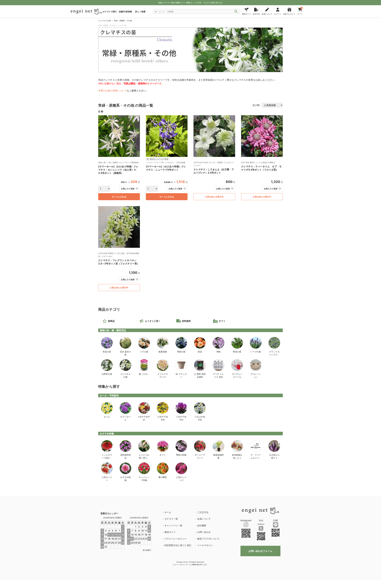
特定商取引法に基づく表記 (177, 545)
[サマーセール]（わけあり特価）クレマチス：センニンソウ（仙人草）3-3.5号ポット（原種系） (118, 169)
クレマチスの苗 (104, 20)
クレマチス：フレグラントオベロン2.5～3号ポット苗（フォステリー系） (118, 262)
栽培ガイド (170, 532)
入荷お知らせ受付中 (214, 196)
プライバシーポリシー (175, 538)
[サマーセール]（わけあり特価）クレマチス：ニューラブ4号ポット (166, 168)
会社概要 (201, 525)
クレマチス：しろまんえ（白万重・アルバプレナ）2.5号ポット (213, 171)
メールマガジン (205, 545)
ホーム (167, 512)
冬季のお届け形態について (112, 90)
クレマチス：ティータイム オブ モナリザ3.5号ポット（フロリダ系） (261, 168)
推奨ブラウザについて (208, 538)
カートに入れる (119, 196)
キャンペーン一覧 (173, 525)
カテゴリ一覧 (171, 518)
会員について (204, 518)
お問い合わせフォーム (260, 551)
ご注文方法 (202, 512)
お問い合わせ (204, 532)
